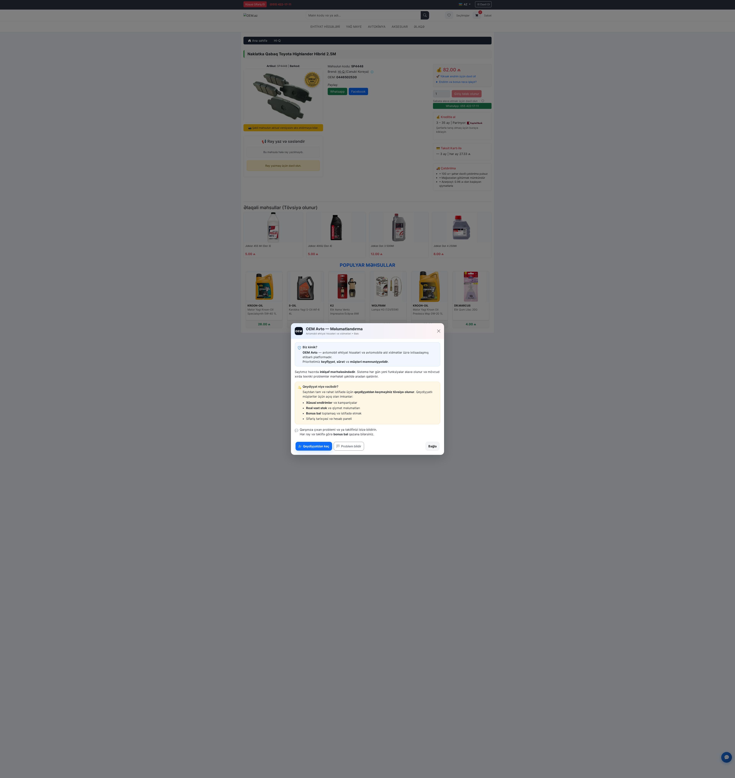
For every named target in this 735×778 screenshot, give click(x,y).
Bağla (432, 446)
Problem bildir (350, 446)
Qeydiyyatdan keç (315, 446)
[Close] (439, 331)
